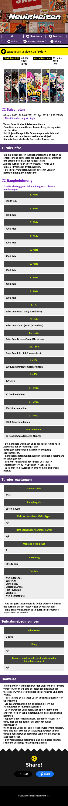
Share (47, 773)
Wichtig (57, 41)
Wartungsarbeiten (36, 41)
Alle (12, 36)
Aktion (14, 41)
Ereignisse (58, 36)
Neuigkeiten (36, 36)
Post (25, 773)
